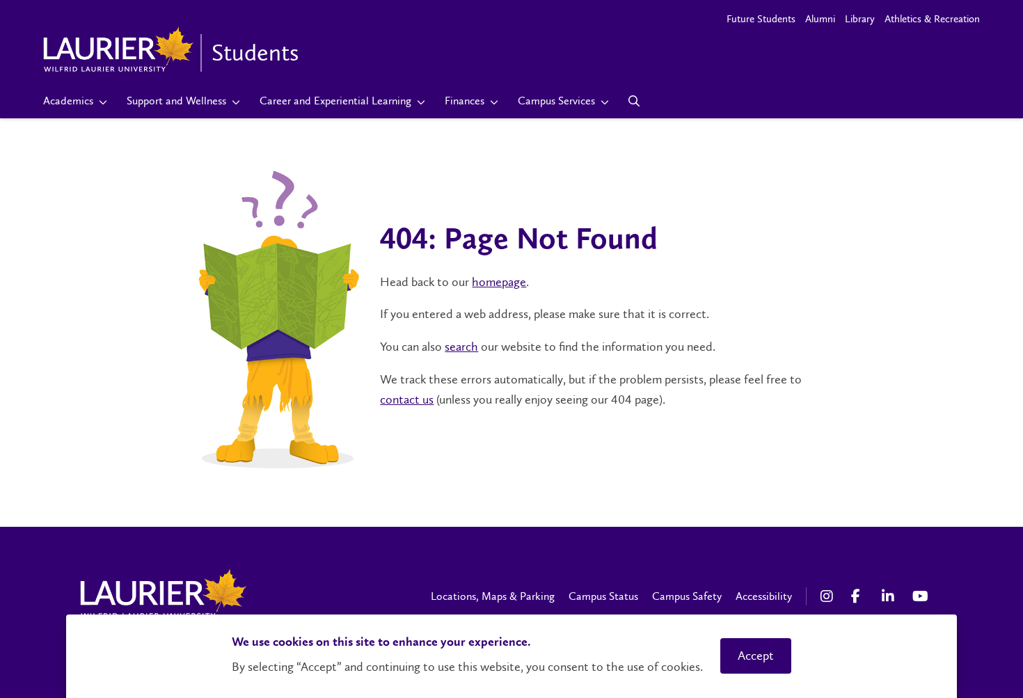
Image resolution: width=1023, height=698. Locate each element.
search (461, 346)
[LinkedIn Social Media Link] (890, 596)
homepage (499, 281)
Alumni (820, 19)
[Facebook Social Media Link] (859, 596)
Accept (756, 655)
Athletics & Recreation (932, 19)
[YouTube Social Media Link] (920, 596)
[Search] (634, 101)
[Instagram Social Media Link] (828, 596)
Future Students (761, 19)
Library (860, 19)
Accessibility (764, 596)
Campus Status (603, 596)
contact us (407, 399)
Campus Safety (687, 596)
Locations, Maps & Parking (493, 596)
